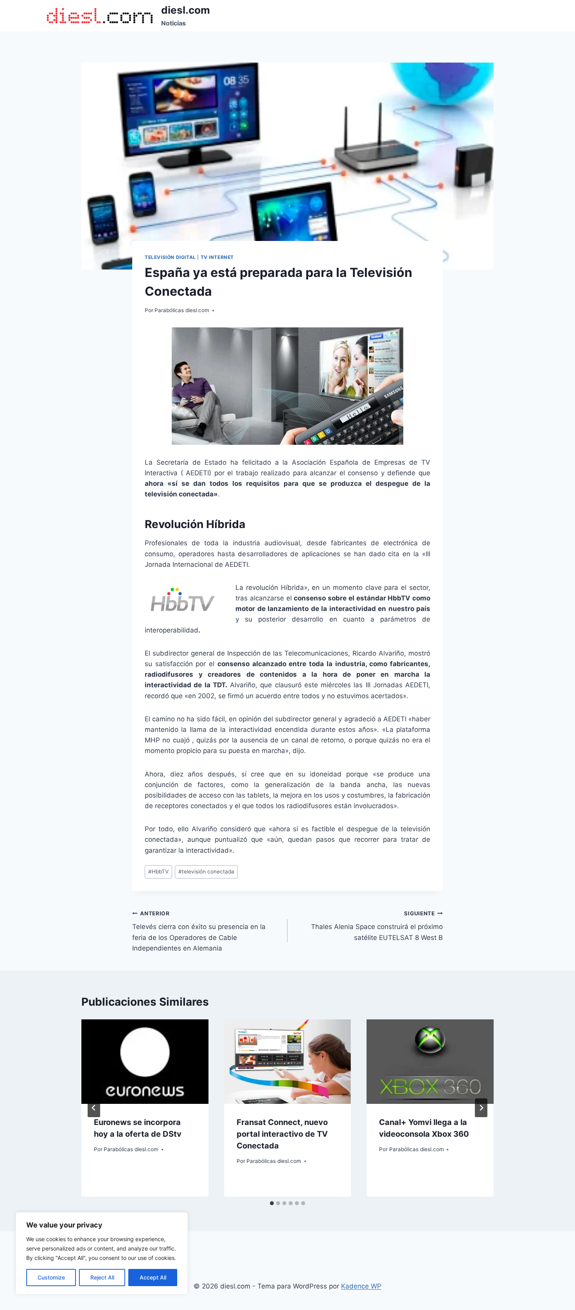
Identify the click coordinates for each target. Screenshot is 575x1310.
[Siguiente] (481, 1107)
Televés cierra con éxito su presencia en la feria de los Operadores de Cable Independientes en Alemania (199, 931)
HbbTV (158, 871)
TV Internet (217, 257)
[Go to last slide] (94, 1107)
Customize (51, 1277)
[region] (102, 1253)
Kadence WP (361, 1286)
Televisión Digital (170, 257)
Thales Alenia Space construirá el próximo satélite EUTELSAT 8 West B (377, 926)
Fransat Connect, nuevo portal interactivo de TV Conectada (282, 1134)
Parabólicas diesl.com (182, 310)
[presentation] (144, 1061)
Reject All (102, 1277)
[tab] (272, 1203)
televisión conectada (206, 871)
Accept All (153, 1277)
